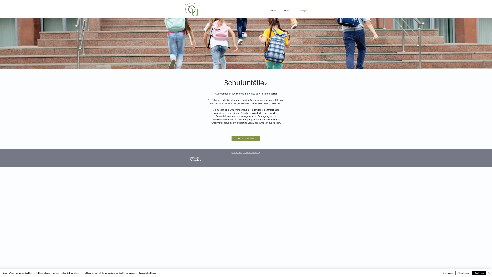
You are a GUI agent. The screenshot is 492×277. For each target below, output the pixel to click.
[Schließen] (488, 273)
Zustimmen (479, 273)
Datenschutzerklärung (147, 273)
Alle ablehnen (463, 273)
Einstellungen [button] (448, 273)
